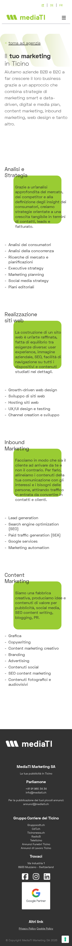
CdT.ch (36, 828)
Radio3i (36, 836)
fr (61, 5)
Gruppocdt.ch (36, 825)
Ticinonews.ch (36, 832)
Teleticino (36, 840)
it (43, 5)
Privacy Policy (27, 928)
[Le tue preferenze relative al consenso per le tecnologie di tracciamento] (65, 939)
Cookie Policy (45, 928)
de (51, 5)
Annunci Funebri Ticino (36, 844)
